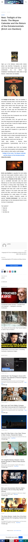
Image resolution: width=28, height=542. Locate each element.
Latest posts (4, 402)
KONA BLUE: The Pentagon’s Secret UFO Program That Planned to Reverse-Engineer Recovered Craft (14, 377)
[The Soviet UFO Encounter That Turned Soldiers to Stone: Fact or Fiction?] (14, 318)
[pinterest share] (10, 271)
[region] (14, 40)
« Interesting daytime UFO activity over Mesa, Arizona (13, 259)
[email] (11, 540)
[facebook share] (2, 271)
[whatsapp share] (15, 271)
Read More (13, 438)
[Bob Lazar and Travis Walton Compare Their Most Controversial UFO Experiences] (14, 394)
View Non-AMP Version (17, 530)
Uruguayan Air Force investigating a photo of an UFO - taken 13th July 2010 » (14, 253)
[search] (26, 2)
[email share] (7, 271)
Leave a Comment (14, 265)
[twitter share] (5, 271)
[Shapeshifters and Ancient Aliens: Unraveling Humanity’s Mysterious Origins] (14, 340)
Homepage (3, 12)
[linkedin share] (12, 271)
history (8, 12)
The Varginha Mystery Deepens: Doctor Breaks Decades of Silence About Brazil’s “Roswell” (13, 461)
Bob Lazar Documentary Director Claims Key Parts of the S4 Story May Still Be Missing (13, 489)
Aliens (2, 513)
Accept (20, 537)
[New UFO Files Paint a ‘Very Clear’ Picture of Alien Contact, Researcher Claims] (14, 422)
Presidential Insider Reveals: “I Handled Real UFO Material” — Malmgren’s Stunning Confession (13, 306)
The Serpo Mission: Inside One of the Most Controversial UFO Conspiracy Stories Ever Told (13, 518)
